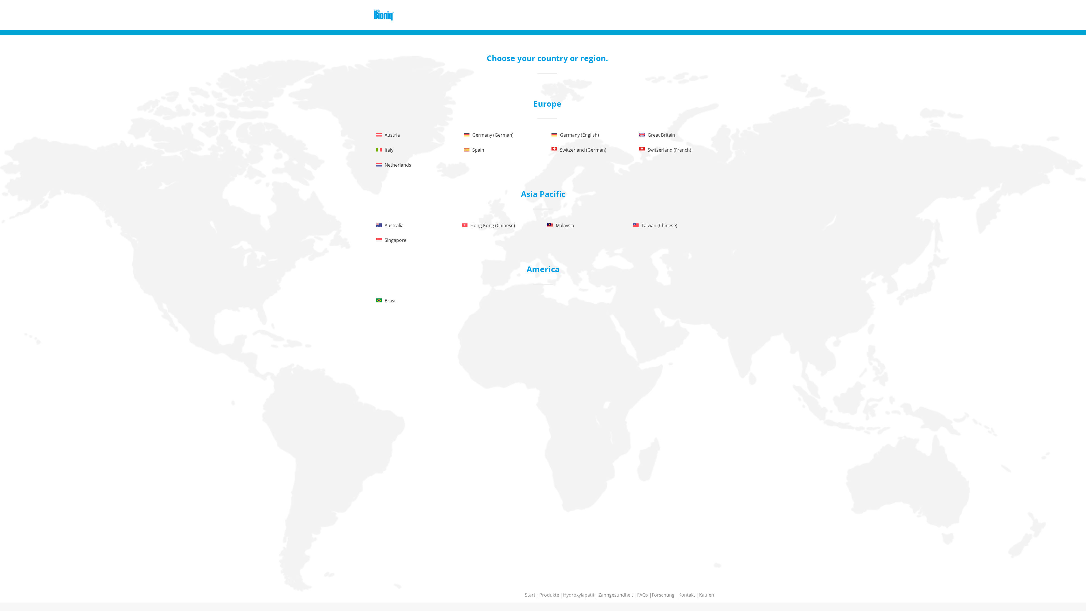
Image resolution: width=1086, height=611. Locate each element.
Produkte (549, 595)
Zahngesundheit (616, 595)
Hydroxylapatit (579, 595)
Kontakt (687, 595)
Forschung (664, 595)
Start (530, 595)
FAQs (643, 595)
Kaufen (706, 595)
